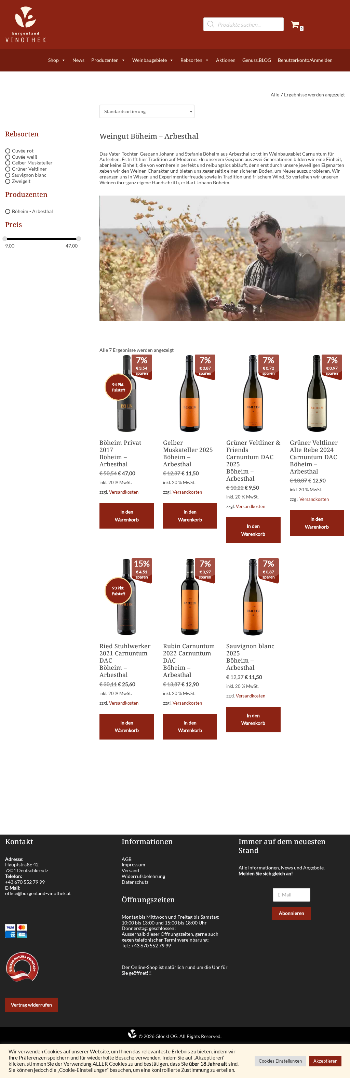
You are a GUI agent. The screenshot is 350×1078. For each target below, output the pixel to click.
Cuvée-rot (22, 151)
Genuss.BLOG (256, 60)
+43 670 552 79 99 (25, 882)
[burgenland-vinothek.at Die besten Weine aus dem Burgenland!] (25, 24)
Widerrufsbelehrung (143, 876)
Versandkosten (123, 492)
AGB (127, 859)
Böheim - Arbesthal (32, 211)
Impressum (133, 864)
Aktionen (225, 60)
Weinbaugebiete (149, 60)
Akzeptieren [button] (325, 1061)
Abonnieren (291, 913)
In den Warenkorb (127, 515)
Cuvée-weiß (25, 157)
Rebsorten (191, 60)
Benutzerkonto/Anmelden (305, 60)
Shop (53, 60)
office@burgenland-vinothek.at (38, 893)
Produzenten (105, 60)
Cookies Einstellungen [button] (280, 1061)
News (78, 60)
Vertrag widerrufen (31, 1005)
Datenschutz (135, 882)
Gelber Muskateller (32, 163)
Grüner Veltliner (29, 169)
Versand (130, 870)
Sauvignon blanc (29, 175)
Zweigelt (21, 181)
